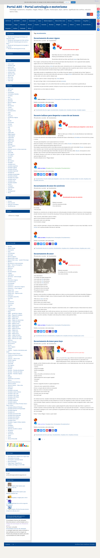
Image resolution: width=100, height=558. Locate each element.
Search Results (87, 24)
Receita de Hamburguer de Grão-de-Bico (18, 40)
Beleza (9, 104)
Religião (58, 24)
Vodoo (9, 435)
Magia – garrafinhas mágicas (15, 313)
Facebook (7, 544)
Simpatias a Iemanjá (13, 390)
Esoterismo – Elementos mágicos (16, 286)
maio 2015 (10, 80)
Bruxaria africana (12, 271)
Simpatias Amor (50, 99)
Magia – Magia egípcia (13, 326)
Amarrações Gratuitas (13, 94)
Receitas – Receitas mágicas (15, 373)
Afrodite (10, 90)
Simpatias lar (11, 172)
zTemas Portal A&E (12, 438)
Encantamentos (52, 40)
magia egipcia (11, 135)
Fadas (9, 114)
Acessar (10, 201)
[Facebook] (98, 14)
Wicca (29, 28)
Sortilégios (10, 425)
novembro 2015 (12, 70)
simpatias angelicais (13, 166)
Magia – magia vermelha (14, 335)
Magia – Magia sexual (13, 333)
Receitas (51, 24)
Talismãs (10, 189)
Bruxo (66, 358)
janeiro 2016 (11, 67)
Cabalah (10, 273)
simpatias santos (12, 179)
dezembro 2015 (12, 69)
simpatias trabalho (12, 182)
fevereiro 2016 (11, 65)
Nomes (30, 24)
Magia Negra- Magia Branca (15, 463)
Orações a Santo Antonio (14, 353)
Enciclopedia (11, 283)
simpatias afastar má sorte (76, 178)
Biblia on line (11, 266)
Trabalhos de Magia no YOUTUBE (16, 464)
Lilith (9, 129)
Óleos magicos (11, 146)
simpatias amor (62, 110)
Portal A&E (10, 152)
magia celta (11, 132)
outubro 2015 (11, 72)
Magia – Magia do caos (13, 323)
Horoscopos (8, 24)
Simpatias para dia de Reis (14, 413)
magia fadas (11, 137)
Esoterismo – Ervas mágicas (15, 288)
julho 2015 (10, 77)
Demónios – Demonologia (14, 276)
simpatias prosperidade (13, 174)
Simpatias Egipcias (12, 410)
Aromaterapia (11, 253)
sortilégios (10, 186)
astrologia (10, 100)
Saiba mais (67, 2)
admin (44, 40)
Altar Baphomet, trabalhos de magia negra (18, 456)
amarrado (63, 81)
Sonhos (15, 28)
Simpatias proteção (12, 176)
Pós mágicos (11, 154)
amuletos (10, 95)
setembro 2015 (11, 74)
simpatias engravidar (13, 171)
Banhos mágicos (48, 20)
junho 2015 (10, 79)
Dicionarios (10, 109)
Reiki (9, 375)
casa (75, 59)
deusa (41, 298)
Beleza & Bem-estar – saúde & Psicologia (18, 260)
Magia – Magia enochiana (14, 328)
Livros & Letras (11, 308)
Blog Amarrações (12, 461)
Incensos (10, 126)
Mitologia (10, 144)
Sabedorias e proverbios (14, 378)
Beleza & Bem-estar (60, 20)
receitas (10, 157)
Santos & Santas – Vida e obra (15, 385)
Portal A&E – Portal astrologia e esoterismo (37, 7)
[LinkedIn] (98, 12)
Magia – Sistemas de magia (15, 338)
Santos (78, 24)
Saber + (65, 24)
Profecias (10, 367)
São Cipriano (11, 161)
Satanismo (10, 387)
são (73, 134)
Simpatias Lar (11, 412)
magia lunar (11, 139)
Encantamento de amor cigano (47, 38)
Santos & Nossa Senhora (14, 382)
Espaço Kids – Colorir (13, 291)
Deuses (70, 20)
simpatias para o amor (85, 248)
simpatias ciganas (81, 110)
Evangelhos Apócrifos (13, 296)
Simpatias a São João (13, 393)
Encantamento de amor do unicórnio (49, 186)
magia (9, 131)
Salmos (72, 24)
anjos (9, 97)
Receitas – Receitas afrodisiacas (16, 370)
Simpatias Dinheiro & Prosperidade (16, 408)
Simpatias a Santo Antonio (14, 392)
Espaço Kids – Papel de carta (15, 293)
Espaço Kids (11, 290)
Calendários (11, 275)
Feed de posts (11, 202)
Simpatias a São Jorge (13, 395)
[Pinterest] (98, 9)
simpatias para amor (39, 180)
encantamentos (54, 110)
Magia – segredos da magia (15, 336)
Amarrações (32, 20)
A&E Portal (8, 20)
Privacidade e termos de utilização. (16, 528)
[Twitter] (98, 17)
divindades (77, 137)
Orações (37, 24)
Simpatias (8, 28)
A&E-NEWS (17, 20)
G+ (13, 544)
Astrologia (10, 255)
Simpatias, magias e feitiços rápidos (16, 422)
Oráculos (44, 24)
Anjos (39, 20)
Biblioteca (10, 268)
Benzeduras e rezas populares (15, 263)
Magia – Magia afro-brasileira (15, 315)
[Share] (98, 29)
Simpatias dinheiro (12, 169)
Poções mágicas (12, 360)
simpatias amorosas (71, 110)
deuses (77, 150)
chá (42, 279)
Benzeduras (11, 105)
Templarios (10, 430)
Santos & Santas (12, 383)
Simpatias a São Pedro (13, 397)
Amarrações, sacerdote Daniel (15, 459)
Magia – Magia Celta (13, 318)
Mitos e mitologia (12, 342)
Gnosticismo (11, 301)
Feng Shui (86, 20)
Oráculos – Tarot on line (14, 358)
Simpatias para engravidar (14, 415)
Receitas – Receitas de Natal (15, 372)
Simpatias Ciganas (12, 167)
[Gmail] (98, 20)
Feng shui (10, 115)
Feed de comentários (13, 204)
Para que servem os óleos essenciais (17, 149)
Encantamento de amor (44, 253)
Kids (9, 127)
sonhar (35, 227)
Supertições (11, 427)
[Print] (98, 26)
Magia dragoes (11, 134)
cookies (10, 107)
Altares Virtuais (11, 248)
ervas (9, 112)
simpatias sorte (11, 181)
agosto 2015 (11, 75)
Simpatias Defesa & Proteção (15, 407)
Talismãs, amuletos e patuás (15, 428)
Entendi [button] (73, 2)
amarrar (70, 74)
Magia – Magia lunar (13, 330)
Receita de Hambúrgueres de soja (16, 48)
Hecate (9, 120)
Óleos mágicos (11, 347)
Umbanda (22, 28)
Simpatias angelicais (13, 400)
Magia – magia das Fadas (14, 321)
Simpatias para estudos (13, 417)
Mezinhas (22, 24)
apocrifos (10, 99)
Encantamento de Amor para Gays (48, 341)
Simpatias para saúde (13, 418)
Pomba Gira (11, 362)
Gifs (9, 119)
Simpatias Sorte (12, 420)
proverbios (10, 156)
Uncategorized (11, 191)
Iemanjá (10, 124)
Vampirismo (11, 433)
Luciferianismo (11, 310)
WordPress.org (11, 206)
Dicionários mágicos (13, 280)
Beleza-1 (10, 261)
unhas (51, 66)
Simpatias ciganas (74, 99)
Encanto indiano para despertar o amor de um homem (56, 115)
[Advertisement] (17, 230)
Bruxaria (10, 270)
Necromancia (11, 343)
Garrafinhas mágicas (13, 117)
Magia (15, 24)
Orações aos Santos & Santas (15, 355)
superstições (11, 187)
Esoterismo (77, 20)
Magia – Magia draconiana (14, 325)
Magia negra (11, 141)
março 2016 (11, 64)
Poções (9, 151)
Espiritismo (10, 295)
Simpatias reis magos (13, 177)
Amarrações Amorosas (13, 458)
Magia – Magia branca (13, 316)
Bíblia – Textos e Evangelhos (15, 265)
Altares (24, 20)
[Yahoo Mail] (98, 23)
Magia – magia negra (13, 332)
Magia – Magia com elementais (15, 320)
